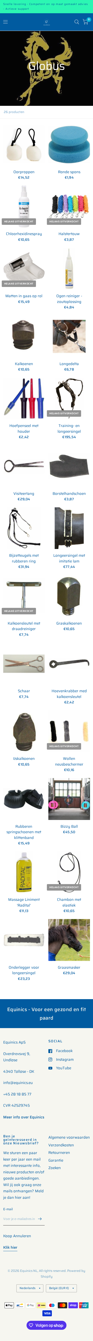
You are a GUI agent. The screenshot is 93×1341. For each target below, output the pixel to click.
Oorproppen (23, 172)
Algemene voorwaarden (69, 1137)
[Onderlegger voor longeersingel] (24, 940)
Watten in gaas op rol (23, 296)
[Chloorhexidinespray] (24, 207)
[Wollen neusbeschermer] (69, 731)
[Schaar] (24, 664)
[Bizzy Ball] (69, 799)
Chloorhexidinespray (24, 234)
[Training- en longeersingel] (69, 398)
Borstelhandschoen (69, 494)
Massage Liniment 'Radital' (24, 902)
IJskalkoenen (24, 759)
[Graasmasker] (69, 940)
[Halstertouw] (69, 207)
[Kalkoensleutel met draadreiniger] (24, 596)
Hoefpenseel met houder (23, 428)
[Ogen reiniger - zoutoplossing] (69, 269)
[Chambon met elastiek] (69, 872)
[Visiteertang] (24, 466)
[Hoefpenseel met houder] (24, 398)
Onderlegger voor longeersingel (24, 970)
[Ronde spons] (69, 144)
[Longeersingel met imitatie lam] (69, 528)
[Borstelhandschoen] (69, 466)
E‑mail (8, 1209)
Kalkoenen (24, 364)
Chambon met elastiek (69, 902)
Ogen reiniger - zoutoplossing (69, 298)
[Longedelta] (69, 336)
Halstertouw (69, 234)
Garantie (55, 1160)
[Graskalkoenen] (69, 596)
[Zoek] (77, 22)
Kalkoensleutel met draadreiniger (24, 626)
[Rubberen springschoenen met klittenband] (24, 799)
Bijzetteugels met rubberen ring (24, 558)
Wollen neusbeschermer (69, 761)
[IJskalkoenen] (24, 731)
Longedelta (69, 364)
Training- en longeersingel (69, 428)
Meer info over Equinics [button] (23, 1117)
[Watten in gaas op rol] (24, 269)
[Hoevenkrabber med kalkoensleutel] (69, 664)
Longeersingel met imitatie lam (69, 558)
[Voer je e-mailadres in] (40, 1218)
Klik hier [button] (10, 1247)
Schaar (24, 691)
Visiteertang (23, 494)
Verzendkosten (61, 1145)
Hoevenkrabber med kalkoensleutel (69, 693)
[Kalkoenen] (24, 336)
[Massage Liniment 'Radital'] (24, 872)
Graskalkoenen (69, 623)
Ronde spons (69, 172)
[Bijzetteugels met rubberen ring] (24, 528)
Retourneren (59, 1153)
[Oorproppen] (24, 144)
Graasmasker (69, 967)
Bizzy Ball (69, 826)
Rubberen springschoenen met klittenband (23, 832)
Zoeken (54, 1168)
